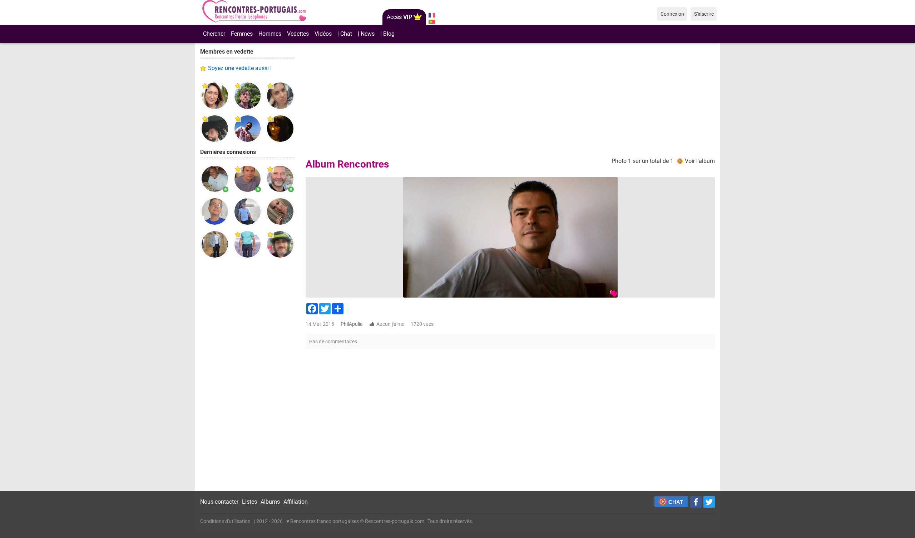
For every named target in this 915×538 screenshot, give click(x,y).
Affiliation (295, 501)
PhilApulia (352, 324)
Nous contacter (219, 501)
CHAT (675, 502)
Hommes (269, 33)
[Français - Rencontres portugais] (431, 15)
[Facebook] (696, 502)
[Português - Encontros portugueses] (431, 22)
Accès (399, 17)
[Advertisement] (247, 375)
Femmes (242, 33)
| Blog (387, 33)
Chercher (214, 33)
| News (366, 33)
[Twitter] (709, 502)
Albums (270, 501)
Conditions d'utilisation (225, 521)
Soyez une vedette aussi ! (240, 68)
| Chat (344, 33)
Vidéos (323, 33)
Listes (249, 501)
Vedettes (298, 33)
